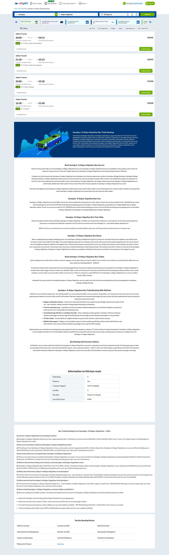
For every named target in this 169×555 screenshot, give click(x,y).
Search (147, 14)
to (23, 526)
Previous (15, 22)
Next (149, 22)
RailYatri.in (31, 459)
